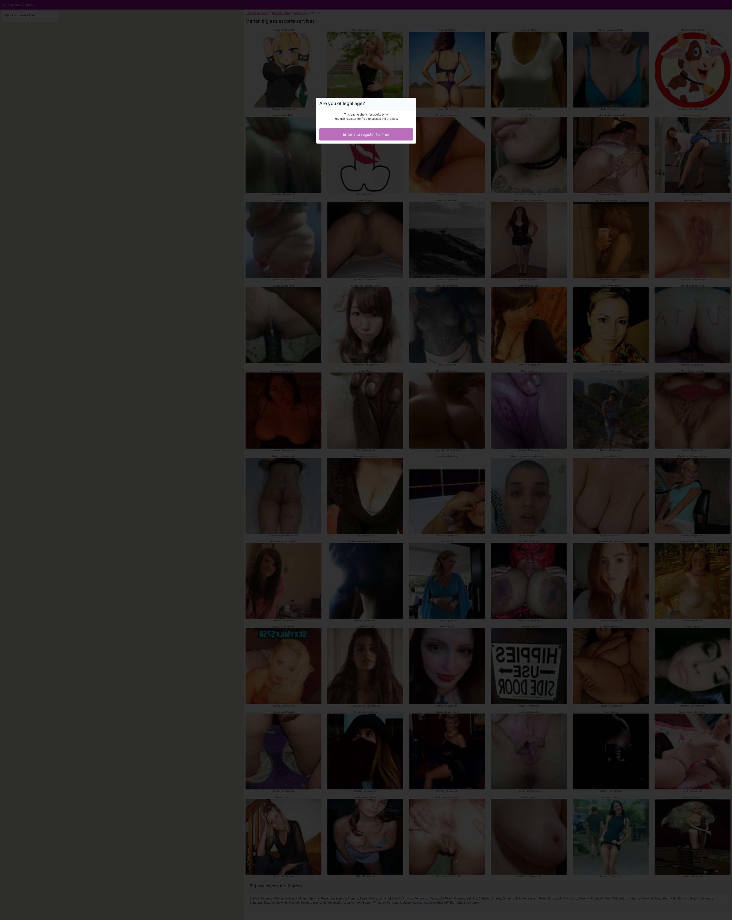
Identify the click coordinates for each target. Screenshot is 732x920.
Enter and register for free (366, 134)
